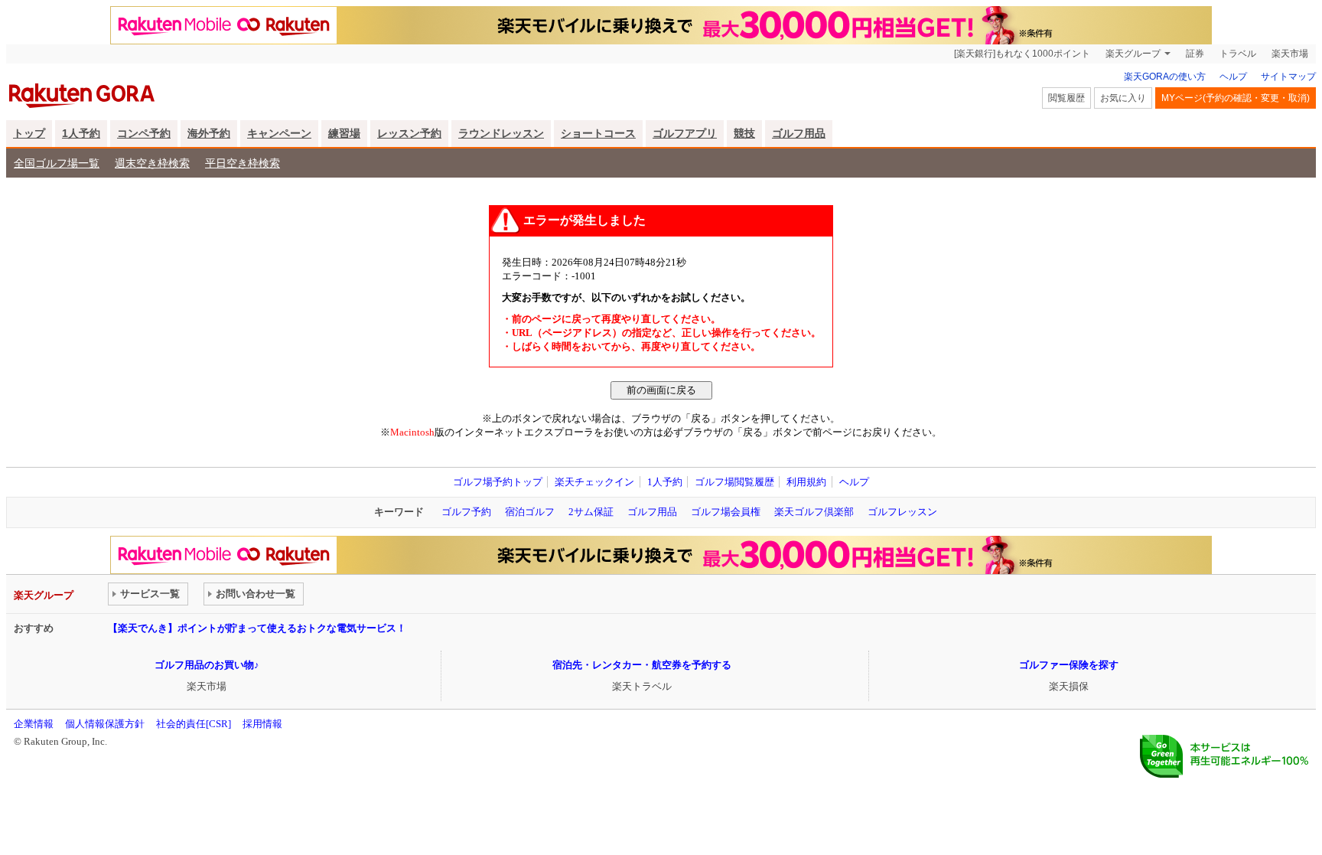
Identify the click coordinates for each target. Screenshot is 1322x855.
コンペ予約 (144, 133)
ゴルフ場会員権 (725, 511)
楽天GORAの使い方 (1165, 76)
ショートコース (598, 133)
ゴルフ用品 (798, 133)
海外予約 (208, 133)
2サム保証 (591, 511)
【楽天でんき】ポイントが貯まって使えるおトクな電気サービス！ (257, 628)
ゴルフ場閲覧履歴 (734, 482)
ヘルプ (1233, 76)
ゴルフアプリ (685, 133)
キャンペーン (279, 133)
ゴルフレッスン (902, 511)
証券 (1195, 53)
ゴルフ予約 (466, 511)
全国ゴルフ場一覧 (56, 163)
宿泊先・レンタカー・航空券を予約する (641, 665)
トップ (29, 133)
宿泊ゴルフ (530, 511)
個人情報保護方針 (105, 723)
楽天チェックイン (594, 482)
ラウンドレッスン (501, 133)
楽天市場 (1290, 53)
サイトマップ (1288, 76)
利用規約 (806, 482)
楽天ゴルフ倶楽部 (814, 511)
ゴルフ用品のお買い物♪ (207, 665)
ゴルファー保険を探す (1068, 665)
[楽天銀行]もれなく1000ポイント (1022, 53)
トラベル (1237, 53)
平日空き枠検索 (242, 163)
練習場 (344, 133)
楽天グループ (1133, 53)
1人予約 (81, 133)
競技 (744, 133)
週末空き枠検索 (152, 163)
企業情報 (34, 723)
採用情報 (262, 723)
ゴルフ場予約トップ (497, 482)
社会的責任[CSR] (193, 723)
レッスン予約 (409, 133)
